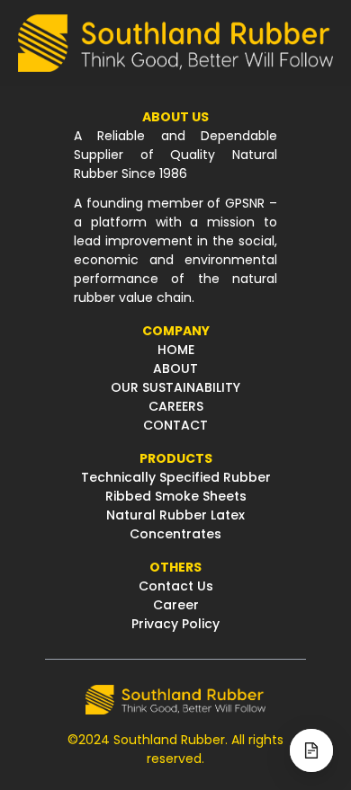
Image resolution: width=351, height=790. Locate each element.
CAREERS (175, 406)
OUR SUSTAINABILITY (175, 387)
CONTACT (175, 425)
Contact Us (176, 586)
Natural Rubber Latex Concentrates (175, 524)
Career (176, 605)
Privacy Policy (175, 624)
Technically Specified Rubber (176, 477)
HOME (176, 350)
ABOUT (175, 368)
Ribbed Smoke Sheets (176, 496)
